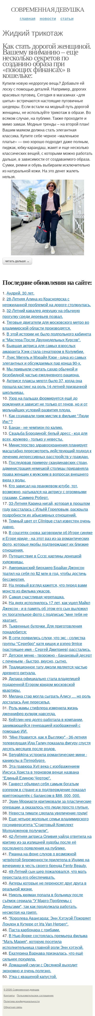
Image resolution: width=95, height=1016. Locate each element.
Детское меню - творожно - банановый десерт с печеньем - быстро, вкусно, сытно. (47, 658)
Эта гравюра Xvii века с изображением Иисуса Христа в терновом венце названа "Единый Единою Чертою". (40, 772)
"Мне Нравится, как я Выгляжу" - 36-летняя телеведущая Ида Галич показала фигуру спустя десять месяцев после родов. (46, 742)
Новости (48, 18)
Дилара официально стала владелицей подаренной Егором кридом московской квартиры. (41, 684)
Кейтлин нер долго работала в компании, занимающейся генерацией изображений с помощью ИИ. (42, 725)
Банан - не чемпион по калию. (36, 427)
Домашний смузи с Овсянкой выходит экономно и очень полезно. (39, 967)
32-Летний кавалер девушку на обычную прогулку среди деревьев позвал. (41, 313)
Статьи (67, 18)
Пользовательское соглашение (35, 995)
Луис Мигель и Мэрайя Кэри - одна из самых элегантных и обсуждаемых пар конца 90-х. (44, 360)
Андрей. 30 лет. (20, 293)
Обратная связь (13, 1007)
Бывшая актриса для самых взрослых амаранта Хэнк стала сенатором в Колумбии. (43, 348)
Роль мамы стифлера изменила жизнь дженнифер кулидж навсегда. (40, 710)
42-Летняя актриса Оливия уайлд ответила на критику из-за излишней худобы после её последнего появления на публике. (47, 842)
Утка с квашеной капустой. (33, 976)
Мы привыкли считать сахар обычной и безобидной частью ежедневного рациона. (41, 372)
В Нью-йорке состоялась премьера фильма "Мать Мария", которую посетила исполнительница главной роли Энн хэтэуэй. (44, 941)
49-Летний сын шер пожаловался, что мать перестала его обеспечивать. (44, 874)
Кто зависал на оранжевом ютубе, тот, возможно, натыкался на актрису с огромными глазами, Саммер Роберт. (44, 491)
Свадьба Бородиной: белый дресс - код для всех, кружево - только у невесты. (44, 436)
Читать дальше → (17, 261)
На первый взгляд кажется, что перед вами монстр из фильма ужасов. (44, 588)
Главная (27, 18)
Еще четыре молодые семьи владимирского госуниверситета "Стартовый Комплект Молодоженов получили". (45, 824)
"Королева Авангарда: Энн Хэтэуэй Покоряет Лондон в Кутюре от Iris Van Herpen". (46, 921)
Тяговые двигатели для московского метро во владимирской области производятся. (45, 325)
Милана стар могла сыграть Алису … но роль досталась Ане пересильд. (46, 699)
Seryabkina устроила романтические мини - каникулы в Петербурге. (44, 757)
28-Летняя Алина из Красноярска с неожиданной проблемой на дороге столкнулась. (46, 301)
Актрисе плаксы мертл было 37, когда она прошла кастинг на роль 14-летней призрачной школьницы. (44, 386)
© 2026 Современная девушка (21, 989)
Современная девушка (47, 9)
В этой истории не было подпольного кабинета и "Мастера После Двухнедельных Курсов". (46, 336)
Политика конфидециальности (22, 1001)
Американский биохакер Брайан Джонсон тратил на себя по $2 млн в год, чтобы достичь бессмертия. (44, 573)
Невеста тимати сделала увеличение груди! (48, 813)
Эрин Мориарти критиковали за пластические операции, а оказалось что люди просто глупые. (46, 804)
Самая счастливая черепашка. (37, 597)
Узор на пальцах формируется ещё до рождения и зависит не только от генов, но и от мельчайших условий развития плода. (44, 404)
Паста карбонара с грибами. (34, 930)
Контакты (9, 995)
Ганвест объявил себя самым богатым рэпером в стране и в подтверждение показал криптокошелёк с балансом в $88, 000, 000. (44, 789)
